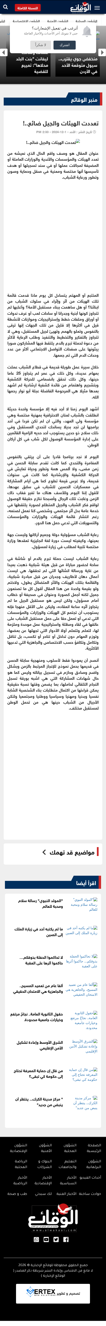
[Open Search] (5, 6)
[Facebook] (66, 1240)
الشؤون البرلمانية (93, 1164)
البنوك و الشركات (44, 1164)
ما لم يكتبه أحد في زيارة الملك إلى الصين (39, 931)
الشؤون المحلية (70, 1148)
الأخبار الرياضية (20, 1181)
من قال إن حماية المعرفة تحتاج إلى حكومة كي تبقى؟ (38, 1073)
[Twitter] (56, 1240)
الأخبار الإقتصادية (43, 1181)
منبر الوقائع (84, 99)
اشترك (65, 45)
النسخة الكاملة (28, 7)
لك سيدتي (43, 1194)
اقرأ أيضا (86, 882)
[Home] (80, 6)
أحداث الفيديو (90, 1178)
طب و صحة (17, 1194)
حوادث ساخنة (90, 1194)
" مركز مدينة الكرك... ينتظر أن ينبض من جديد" (39, 1101)
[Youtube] (46, 1240)
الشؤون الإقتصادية (18, 1148)
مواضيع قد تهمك (72, 851)
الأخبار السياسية (68, 1181)
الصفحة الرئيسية (94, 1148)
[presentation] (4, 53)
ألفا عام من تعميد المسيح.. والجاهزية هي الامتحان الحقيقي (38, 988)
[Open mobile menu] (98, 8)
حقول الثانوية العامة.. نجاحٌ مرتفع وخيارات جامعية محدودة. (36, 1016)
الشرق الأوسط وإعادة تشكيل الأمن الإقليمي (40, 1044)
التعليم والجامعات (67, 1164)
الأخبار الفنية (66, 1194)
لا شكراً (40, 45)
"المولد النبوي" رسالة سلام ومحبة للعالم (40, 903)
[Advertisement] (53, 233)
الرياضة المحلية (21, 1164)
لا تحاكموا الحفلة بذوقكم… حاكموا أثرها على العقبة (41, 959)
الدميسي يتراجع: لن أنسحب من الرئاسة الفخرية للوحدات (40, 64)
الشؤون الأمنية (45, 1148)
